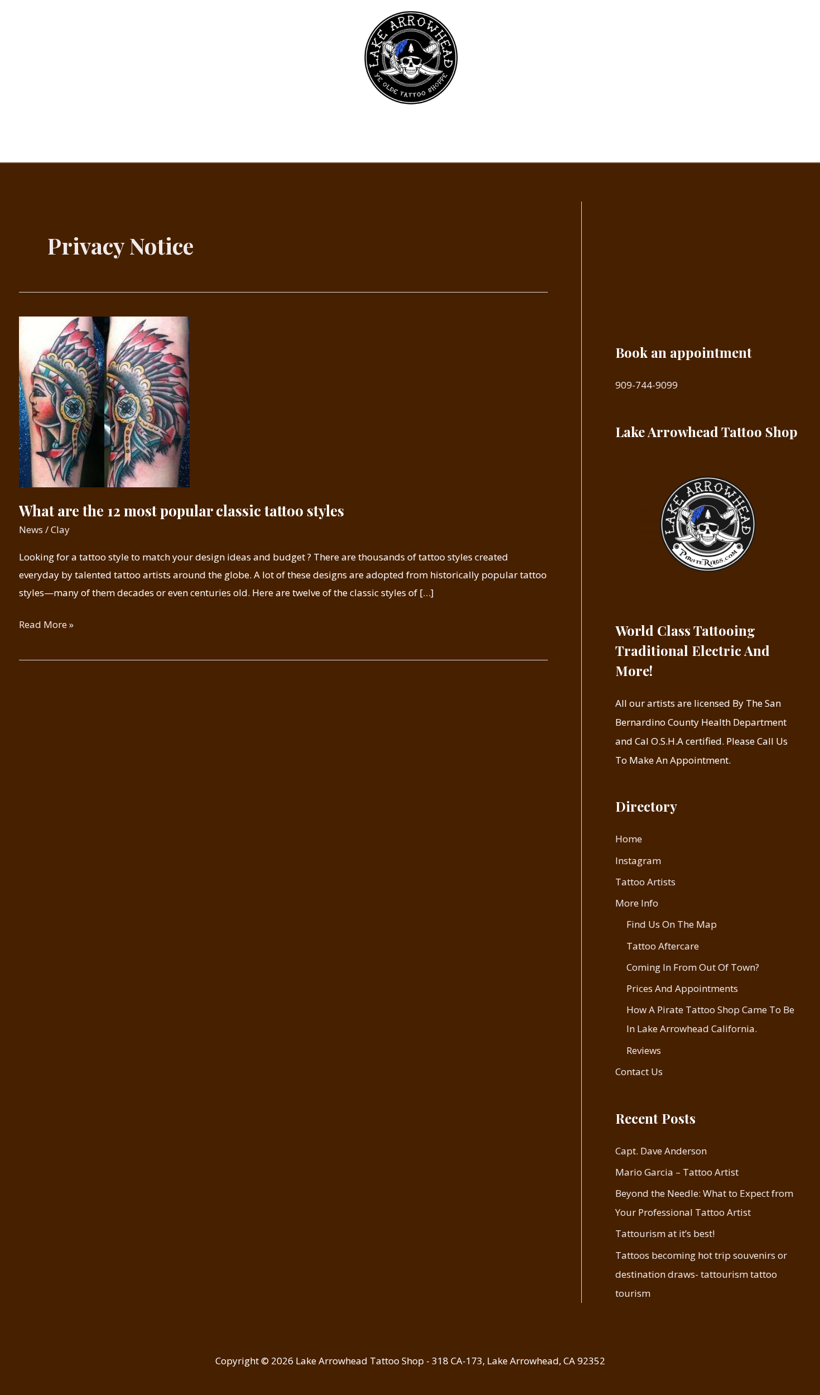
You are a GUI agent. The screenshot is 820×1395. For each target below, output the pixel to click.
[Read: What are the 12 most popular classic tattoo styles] (104, 400)
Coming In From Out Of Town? (692, 967)
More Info (466, 143)
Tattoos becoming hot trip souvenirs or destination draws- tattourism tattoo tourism (701, 1274)
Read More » (46, 625)
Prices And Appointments (682, 988)
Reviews (643, 1050)
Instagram (323, 143)
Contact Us (541, 143)
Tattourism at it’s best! (665, 1233)
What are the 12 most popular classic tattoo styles (181, 510)
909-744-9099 (646, 384)
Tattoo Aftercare (662, 945)
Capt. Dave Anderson (661, 1150)
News (31, 529)
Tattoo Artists (395, 143)
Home (268, 143)
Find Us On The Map (671, 924)
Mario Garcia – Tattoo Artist (677, 1172)
